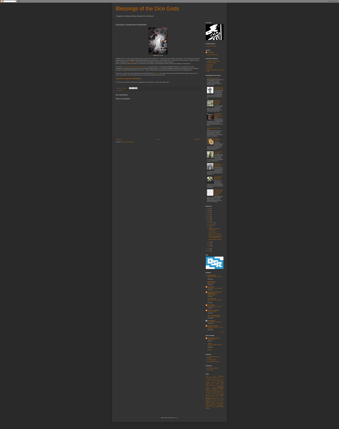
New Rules (216, 395)
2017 (208, 212)
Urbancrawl (220, 405)
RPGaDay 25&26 (211, 339)
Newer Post (119, 139)
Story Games (210, 370)
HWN (220, 391)
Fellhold (220, 387)
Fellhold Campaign (212, 388)
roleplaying (211, 400)
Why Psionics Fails (212, 311)
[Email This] (130, 88)
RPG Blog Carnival (219, 400)
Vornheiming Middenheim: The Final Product (218, 165)
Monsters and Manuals (213, 310)
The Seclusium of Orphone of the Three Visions (135, 66)
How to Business (214, 391)
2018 (208, 210)
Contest (221, 380)
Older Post (197, 139)
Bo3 (216, 379)
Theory (211, 405)
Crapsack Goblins (215, 382)
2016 (208, 214)
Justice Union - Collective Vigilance (215, 288)
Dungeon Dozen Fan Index (213, 61)
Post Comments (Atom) (127, 142)
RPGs (208, 402)
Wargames (208, 406)
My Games (209, 68)
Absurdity (214, 376)
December (211, 222)
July (210, 226)
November (211, 224)
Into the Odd (210, 64)
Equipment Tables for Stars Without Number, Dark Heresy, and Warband (218, 192)
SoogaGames (211, 287)
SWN (214, 403)
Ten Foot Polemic (212, 298)
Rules (213, 402)
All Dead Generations (213, 326)
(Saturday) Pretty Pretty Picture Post (218, 88)
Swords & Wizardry (211, 359)
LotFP (222, 393)
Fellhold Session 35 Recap (214, 239)
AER (218, 377)
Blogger (176, 417)
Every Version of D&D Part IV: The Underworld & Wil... (215, 237)
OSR (221, 395)
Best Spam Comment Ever (213, 78)
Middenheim (210, 66)
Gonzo (222, 390)
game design (213, 390)
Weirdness (213, 406)
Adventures (214, 377)
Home (158, 139)
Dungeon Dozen (219, 383)
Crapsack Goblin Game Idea (218, 152)
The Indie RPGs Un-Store (213, 361)
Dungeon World (209, 385)
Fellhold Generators (212, 62)
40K (207, 376)
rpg (214, 400)
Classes (214, 380)
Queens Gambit (211, 283)
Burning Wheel (220, 379)
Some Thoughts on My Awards (214, 316)
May (210, 244)
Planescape (212, 396)
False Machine (211, 320)
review (157, 73)
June (210, 242)
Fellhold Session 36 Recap (214, 234)
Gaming (218, 390)
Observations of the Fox (214, 338)
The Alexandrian (212, 275)
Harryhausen (208, 391)
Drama (212, 383)
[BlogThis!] (131, 88)
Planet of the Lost (212, 232)
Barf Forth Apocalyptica (212, 368)
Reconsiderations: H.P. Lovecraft (215, 306)
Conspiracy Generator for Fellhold (217, 140)
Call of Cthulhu (209, 380)
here (171, 60)
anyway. (210, 349)
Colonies (218, 380)
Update (215, 405)
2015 (208, 217)
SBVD (221, 402)
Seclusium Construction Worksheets (128, 78)
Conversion (208, 382)
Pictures (207, 396)
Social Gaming (209, 403)
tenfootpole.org (211, 281)
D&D (222, 382)
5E (210, 376)
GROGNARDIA (211, 305)
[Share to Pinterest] (136, 88)
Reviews (218, 398)
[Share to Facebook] (135, 88)
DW (213, 385)
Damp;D (121, 90)
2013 (208, 221)
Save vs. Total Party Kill (213, 315)
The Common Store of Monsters (214, 322)
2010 (208, 250)
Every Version (217, 385)
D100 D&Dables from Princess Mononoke (218, 178)
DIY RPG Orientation (212, 46)
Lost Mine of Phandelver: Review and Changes (217, 102)
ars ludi (209, 343)
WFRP (218, 406)
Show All (221, 331)
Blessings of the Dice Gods (147, 8)
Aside (212, 379)
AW (214, 379)
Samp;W (217, 402)
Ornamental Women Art (213, 294)
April (210, 246)
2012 (208, 248)
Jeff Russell (210, 52)
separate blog (132, 62)
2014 (208, 219)
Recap (214, 398)
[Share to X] (133, 88)
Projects (209, 399)
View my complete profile (212, 54)
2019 (208, 208)
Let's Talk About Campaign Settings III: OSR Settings (218, 115)
